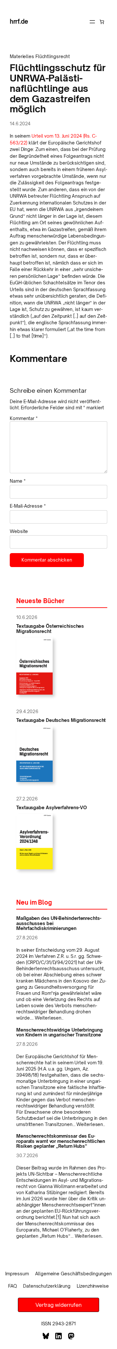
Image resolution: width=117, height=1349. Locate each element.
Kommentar (24, 418)
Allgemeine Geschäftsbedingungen (73, 1273)
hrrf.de (19, 21)
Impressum (17, 1273)
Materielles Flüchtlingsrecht (40, 56)
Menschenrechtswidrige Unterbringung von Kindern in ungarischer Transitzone (59, 1032)
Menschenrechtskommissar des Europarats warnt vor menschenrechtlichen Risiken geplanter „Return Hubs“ (60, 1140)
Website (19, 531)
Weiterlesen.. (49, 1018)
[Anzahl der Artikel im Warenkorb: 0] (101, 21)
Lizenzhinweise (93, 1286)
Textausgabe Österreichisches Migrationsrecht (50, 629)
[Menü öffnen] (92, 22)
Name (17, 481)
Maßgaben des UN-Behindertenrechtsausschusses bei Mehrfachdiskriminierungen (58, 923)
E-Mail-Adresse (28, 506)
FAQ (12, 1286)
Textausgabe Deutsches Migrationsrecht (61, 720)
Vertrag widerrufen (58, 1305)
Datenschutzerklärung (47, 1286)
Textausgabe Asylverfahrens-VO (51, 807)
